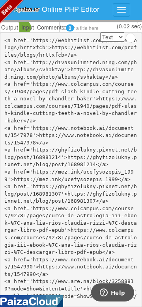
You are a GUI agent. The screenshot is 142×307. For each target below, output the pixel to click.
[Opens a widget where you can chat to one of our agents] (112, 293)
